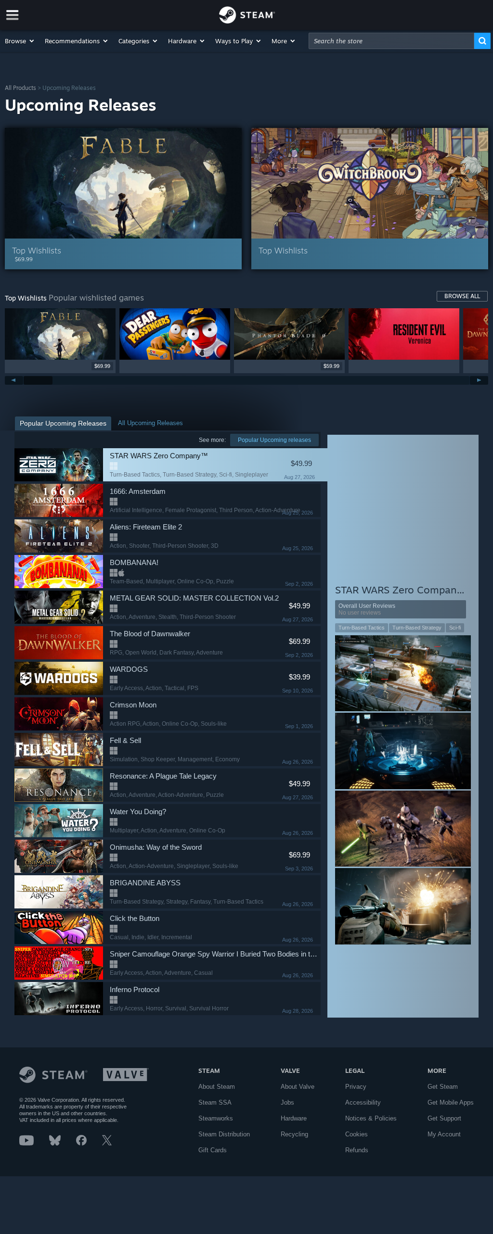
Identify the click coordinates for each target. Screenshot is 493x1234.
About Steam (216, 1086)
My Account (444, 1134)
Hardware (294, 1118)
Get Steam (443, 1086)
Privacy (355, 1086)
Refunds (356, 1150)
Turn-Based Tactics (361, 627)
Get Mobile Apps (451, 1102)
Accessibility (363, 1102)
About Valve (297, 1086)
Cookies (356, 1134)
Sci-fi (455, 627)
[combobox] (391, 41)
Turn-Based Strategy (416, 627)
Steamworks (215, 1118)
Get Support (444, 1118)
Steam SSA (215, 1102)
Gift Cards (212, 1150)
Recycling (294, 1134)
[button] (20, 41)
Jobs (287, 1102)
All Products (20, 87)
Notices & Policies (371, 1118)
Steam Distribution (224, 1134)
